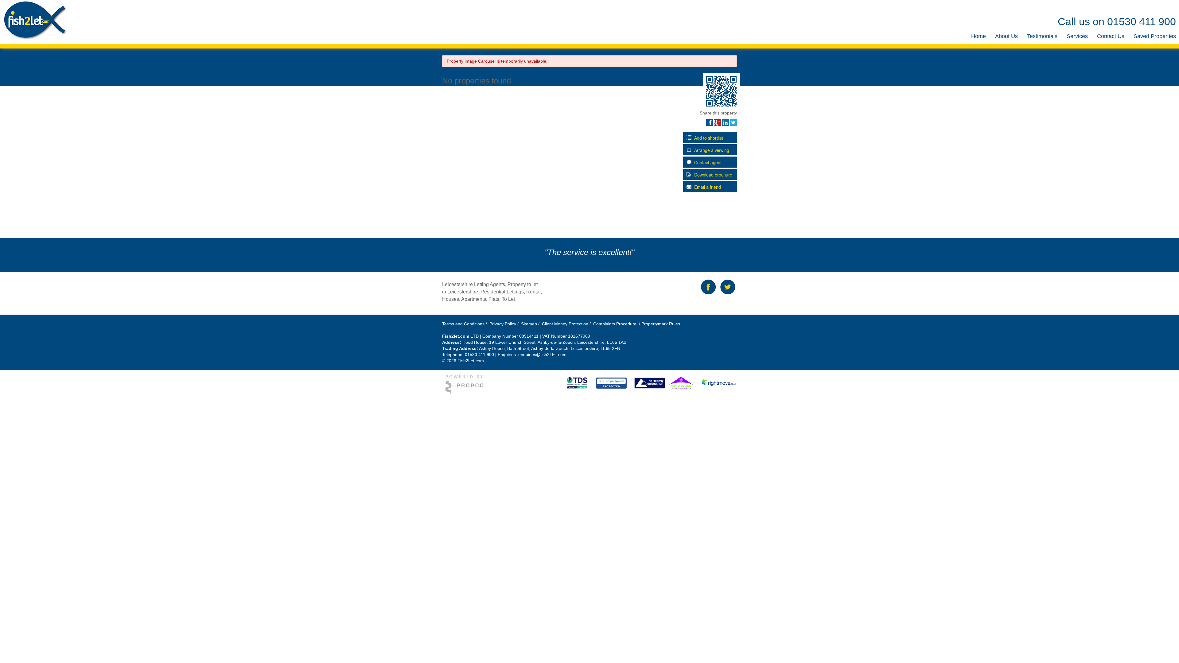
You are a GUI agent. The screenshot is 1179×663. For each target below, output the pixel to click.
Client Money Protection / (566, 323)
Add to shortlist (708, 138)
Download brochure (712, 175)
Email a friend (707, 187)
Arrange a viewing (711, 150)
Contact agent (707, 162)
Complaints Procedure (614, 323)
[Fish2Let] (33, 20)
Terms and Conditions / (465, 323)
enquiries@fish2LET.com (542, 354)
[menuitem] (978, 36)
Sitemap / (531, 323)
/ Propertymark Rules (659, 323)
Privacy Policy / (504, 323)
